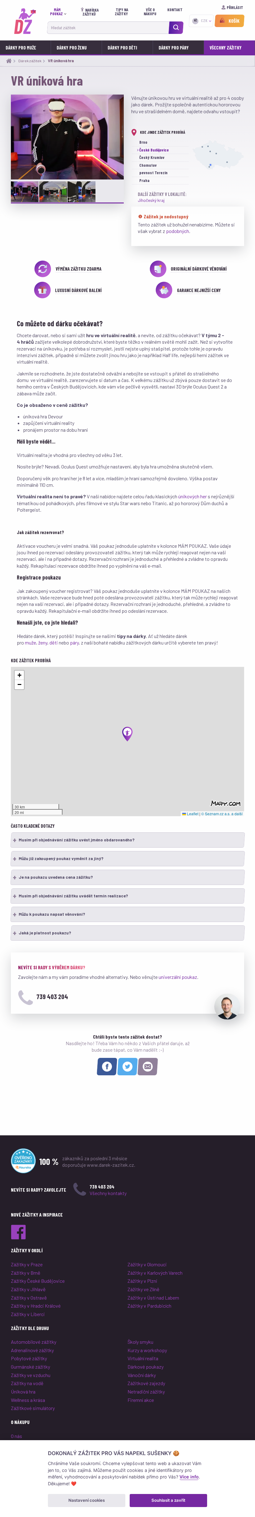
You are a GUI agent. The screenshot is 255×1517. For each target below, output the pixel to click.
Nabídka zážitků (90, 11)
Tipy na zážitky (122, 11)
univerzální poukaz (178, 977)
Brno (143, 142)
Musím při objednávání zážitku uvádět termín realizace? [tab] (73, 895)
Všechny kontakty (108, 1193)
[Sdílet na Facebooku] (107, 1066)
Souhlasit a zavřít (168, 1500)
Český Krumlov (152, 157)
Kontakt (175, 9)
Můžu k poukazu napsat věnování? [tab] (52, 914)
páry (74, 642)
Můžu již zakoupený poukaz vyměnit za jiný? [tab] (61, 858)
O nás (16, 1436)
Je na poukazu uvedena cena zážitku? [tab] (56, 877)
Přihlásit (235, 7)
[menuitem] (59, 11)
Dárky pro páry (174, 47)
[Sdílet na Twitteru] (127, 1066)
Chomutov (148, 165)
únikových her (192, 496)
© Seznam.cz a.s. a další (222, 813)
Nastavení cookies (86, 1500)
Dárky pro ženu (72, 47)
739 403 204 (52, 996)
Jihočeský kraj (151, 200)
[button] (127, 734)
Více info (189, 1476)
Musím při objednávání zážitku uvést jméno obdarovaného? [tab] (77, 839)
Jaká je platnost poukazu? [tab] (45, 932)
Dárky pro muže (21, 47)
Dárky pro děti (122, 47)
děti (53, 642)
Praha (144, 180)
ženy (42, 642)
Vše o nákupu (150, 11)
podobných (177, 231)
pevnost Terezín (153, 172)
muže (30, 642)
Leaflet (192, 813)
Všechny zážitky (226, 47)
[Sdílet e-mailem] (147, 1066)
